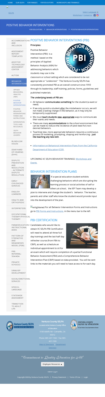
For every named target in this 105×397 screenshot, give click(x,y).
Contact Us (88, 15)
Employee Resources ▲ (52, 364)
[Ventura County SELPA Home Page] (28, 29)
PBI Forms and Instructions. (50, 211)
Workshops (77, 15)
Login (86, 377)
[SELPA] (10, 12)
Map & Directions (46, 344)
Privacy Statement (59, 377)
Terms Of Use (75, 377)
